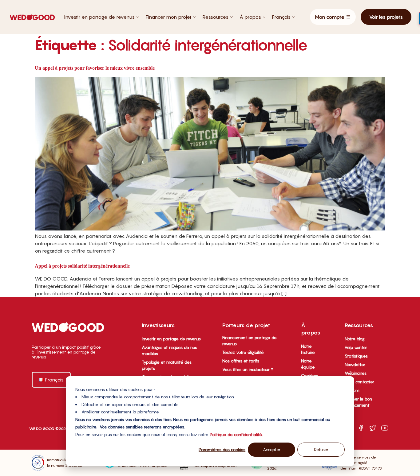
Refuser (321, 449)
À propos (250, 17)
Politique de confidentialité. (236, 434)
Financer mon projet (169, 17)
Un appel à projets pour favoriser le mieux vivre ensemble (95, 68)
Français (281, 17)
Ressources (215, 17)
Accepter (271, 449)
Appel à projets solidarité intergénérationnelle (82, 266)
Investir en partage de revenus (99, 17)
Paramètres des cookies (222, 449)
